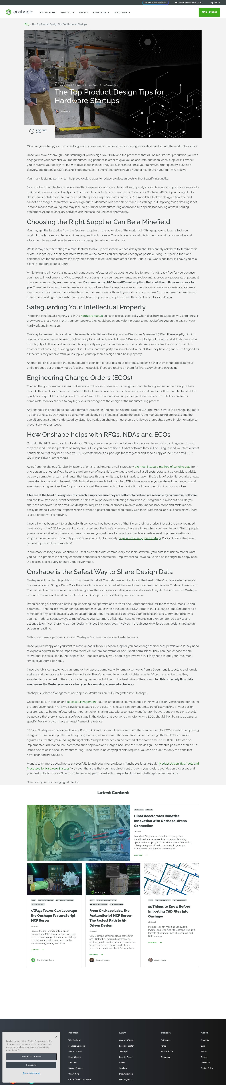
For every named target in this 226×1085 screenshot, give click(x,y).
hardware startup (92, 315)
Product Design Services (103, 85)
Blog (116, 85)
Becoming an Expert (63, 85)
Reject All (31, 1065)
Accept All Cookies (31, 1056)
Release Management (81, 701)
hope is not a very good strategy (140, 538)
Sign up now (209, 12)
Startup (88, 85)
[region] (31, 1057)
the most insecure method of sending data (162, 466)
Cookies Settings (31, 1073)
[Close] (56, 1036)
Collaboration (79, 85)
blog (26, 24)
